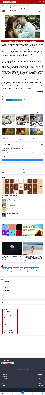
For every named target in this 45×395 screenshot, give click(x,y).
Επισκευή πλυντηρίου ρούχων (12, 213)
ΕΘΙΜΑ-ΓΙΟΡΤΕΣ (31, 268)
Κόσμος (4, 383)
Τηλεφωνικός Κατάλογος (9, 320)
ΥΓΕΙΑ (9, 274)
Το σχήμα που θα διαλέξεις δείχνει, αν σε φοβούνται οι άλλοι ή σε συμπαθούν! (10, 238)
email (34, 172)
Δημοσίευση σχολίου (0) (22, 160)
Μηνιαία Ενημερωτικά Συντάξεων (8, 318)
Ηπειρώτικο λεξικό (10, 208)
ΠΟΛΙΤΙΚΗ (25, 272)
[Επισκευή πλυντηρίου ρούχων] (4, 215)
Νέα (3, 380)
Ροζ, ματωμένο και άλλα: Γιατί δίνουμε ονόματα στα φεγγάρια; (11, 257)
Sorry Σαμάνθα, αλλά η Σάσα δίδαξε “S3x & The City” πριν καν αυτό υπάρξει (22, 136)
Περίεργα (4, 385)
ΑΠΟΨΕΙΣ (9, 5)
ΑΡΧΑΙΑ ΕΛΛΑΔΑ (16, 268)
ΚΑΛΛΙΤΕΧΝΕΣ (24, 270)
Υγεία (40, 378)
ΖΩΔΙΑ (15, 270)
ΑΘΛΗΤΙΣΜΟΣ (4, 268)
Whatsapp (20, 99)
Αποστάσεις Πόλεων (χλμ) (9, 322)
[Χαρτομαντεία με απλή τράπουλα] (22, 186)
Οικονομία (5, 376)
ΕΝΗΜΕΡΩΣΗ (4, 270)
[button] (44, 2)
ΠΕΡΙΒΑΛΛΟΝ (15, 272)
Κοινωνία (4, 381)
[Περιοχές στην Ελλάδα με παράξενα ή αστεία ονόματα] (4, 201)
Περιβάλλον (41, 380)
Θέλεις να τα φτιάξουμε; (11, 203)
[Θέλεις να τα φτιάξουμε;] (4, 205)
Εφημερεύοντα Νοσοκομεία (9, 330)
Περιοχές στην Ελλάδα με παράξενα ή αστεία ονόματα (17, 199)
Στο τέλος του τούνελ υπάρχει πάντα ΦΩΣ (36, 136)
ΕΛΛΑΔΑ (37, 268)
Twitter (15, 99)
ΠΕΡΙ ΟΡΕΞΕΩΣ (8, 272)
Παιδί (40, 376)
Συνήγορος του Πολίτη (8, 328)
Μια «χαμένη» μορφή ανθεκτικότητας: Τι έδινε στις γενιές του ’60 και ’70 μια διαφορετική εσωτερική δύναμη (36, 124)
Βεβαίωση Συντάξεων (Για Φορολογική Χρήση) (9, 315)
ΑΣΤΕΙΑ (21, 268)
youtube (12, 172)
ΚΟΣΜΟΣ (34, 270)
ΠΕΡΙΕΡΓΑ (20, 272)
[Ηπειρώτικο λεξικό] (4, 210)
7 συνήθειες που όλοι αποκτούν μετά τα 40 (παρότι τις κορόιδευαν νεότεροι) (22, 123)
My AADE (6, 309)
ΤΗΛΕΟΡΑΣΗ (4, 274)
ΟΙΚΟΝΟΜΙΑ (39, 270)
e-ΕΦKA (5, 326)
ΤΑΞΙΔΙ (40, 272)
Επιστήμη (5, 378)
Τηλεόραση (41, 383)
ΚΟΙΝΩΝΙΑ (29, 270)
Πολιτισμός (41, 381)
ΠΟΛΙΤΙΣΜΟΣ (31, 272)
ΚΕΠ (5, 324)
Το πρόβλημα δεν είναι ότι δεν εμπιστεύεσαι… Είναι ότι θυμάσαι (8, 123)
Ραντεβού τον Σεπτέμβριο (28, 237)
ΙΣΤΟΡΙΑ (18, 270)
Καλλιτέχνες (41, 385)
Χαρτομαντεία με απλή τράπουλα (9, 195)
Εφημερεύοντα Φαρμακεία (9, 332)
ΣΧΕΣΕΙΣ (35, 272)
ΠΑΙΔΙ (3, 272)
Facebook (9, 99)
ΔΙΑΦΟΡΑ (25, 268)
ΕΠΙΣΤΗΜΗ (10, 270)
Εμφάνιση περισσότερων (38, 112)
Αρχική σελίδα (3, 5)
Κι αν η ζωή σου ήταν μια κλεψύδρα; (7, 136)
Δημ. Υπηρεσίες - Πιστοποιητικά (7, 312)
